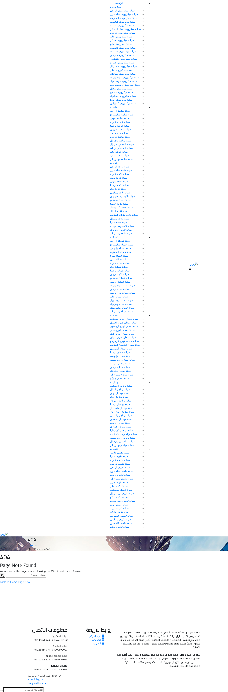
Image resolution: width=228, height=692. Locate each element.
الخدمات (96, 639)
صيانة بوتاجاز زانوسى (121, 415)
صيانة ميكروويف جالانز (122, 40)
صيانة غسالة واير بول (121, 304)
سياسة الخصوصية (37, 683)
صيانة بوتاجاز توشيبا (120, 404)
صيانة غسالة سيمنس (121, 278)
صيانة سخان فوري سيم (122, 330)
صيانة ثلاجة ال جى (119, 166)
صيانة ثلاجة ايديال (119, 211)
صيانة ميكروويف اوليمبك (123, 21)
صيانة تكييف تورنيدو (120, 463)
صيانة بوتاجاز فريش (120, 422)
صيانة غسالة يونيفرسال (122, 307)
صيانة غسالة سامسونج (122, 244)
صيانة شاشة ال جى (120, 110)
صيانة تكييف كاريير (120, 452)
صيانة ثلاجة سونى (119, 181)
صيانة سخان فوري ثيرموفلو (124, 341)
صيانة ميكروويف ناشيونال (123, 66)
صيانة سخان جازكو (120, 378)
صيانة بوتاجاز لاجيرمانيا (122, 430)
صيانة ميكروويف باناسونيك (124, 18)
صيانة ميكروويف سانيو (122, 92)
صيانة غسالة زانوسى (121, 248)
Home (32, 545)
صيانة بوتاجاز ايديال (120, 389)
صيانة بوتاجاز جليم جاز (121, 408)
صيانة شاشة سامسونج (121, 114)
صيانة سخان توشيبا (120, 352)
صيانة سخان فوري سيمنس (124, 318)
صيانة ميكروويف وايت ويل (124, 81)
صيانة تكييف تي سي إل (122, 493)
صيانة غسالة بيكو (119, 266)
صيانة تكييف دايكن (119, 512)
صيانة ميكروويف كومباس (123, 103)
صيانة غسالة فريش (120, 289)
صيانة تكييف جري (119, 482)
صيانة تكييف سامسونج (121, 471)
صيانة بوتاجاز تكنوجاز (121, 400)
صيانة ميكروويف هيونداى (123, 73)
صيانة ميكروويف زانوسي (123, 47)
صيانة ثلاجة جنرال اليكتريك (124, 214)
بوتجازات (114, 382)
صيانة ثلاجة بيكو (118, 188)
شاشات (114, 107)
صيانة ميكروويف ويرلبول (123, 96)
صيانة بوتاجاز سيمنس (121, 419)
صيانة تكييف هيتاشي (120, 519)
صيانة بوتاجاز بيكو (119, 396)
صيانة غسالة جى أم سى (122, 292)
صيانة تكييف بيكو (119, 497)
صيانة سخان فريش (120, 367)
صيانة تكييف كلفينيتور (121, 523)
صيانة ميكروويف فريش (122, 55)
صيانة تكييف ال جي (120, 467)
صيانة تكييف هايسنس (121, 489)
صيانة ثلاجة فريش (119, 274)
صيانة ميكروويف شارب (122, 25)
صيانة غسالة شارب (120, 263)
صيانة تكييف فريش (120, 474)
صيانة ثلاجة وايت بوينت (122, 226)
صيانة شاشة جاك (119, 151)
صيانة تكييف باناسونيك (121, 515)
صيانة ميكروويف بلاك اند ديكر (125, 29)
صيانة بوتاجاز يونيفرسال (122, 441)
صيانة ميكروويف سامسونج (124, 14)
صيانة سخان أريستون (121, 348)
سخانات (114, 315)
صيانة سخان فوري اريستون (124, 326)
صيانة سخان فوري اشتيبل (123, 322)
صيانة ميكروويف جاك (121, 36)
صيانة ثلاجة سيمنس (120, 200)
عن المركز (95, 636)
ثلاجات (113, 162)
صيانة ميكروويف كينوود (122, 62)
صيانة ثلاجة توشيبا (119, 185)
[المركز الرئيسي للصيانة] (193, 264)
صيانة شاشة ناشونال (121, 140)
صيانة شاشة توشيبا (120, 125)
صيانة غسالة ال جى (120, 240)
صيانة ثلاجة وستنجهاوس (122, 196)
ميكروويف (115, 6)
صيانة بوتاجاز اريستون (121, 385)
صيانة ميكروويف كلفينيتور (123, 58)
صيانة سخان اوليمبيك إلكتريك (125, 344)
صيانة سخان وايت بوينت (122, 359)
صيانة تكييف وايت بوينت (122, 500)
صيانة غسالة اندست (120, 281)
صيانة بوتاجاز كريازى (121, 426)
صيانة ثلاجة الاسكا (119, 203)
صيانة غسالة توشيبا (120, 270)
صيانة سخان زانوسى (120, 356)
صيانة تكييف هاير (119, 486)
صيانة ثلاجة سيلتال (120, 218)
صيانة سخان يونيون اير (121, 374)
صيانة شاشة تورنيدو (120, 136)
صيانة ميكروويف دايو (121, 44)
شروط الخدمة (35, 679)
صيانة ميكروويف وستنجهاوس (125, 84)
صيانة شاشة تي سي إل (122, 144)
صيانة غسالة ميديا (119, 255)
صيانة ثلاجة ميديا (118, 222)
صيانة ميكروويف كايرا (121, 99)
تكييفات (114, 448)
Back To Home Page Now (15, 582)
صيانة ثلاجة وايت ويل (121, 229)
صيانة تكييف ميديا (119, 456)
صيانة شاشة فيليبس (120, 129)
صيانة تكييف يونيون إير (121, 478)
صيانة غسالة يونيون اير (122, 311)
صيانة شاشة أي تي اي (121, 148)
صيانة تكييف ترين (119, 504)
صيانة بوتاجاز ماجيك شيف (123, 434)
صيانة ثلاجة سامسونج (121, 170)
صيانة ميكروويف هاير (121, 70)
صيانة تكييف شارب (120, 460)
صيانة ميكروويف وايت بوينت (125, 77)
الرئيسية (119, 3)
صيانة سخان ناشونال (121, 370)
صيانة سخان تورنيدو (120, 363)
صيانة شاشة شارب (120, 122)
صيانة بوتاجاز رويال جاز (122, 411)
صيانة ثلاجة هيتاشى (120, 192)
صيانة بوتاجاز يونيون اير (122, 445)
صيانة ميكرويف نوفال (121, 88)
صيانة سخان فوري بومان (123, 337)
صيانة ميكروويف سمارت (123, 51)
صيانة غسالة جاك (119, 296)
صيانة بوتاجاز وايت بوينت (123, 437)
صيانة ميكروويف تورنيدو (122, 32)
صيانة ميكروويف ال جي (122, 10)
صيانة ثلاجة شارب (119, 174)
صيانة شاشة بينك (119, 133)
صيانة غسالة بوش (119, 259)
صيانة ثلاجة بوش (118, 177)
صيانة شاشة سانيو (119, 155)
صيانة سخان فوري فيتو (122, 333)
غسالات (114, 237)
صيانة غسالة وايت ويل (121, 300)
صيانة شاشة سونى (120, 118)
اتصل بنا (96, 643)
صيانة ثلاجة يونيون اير (121, 233)
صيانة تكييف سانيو (119, 526)
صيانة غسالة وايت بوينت (122, 285)
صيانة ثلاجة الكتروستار (122, 207)
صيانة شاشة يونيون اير (121, 159)
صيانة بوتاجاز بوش (119, 393)
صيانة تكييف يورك (119, 508)
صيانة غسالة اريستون (121, 252)
